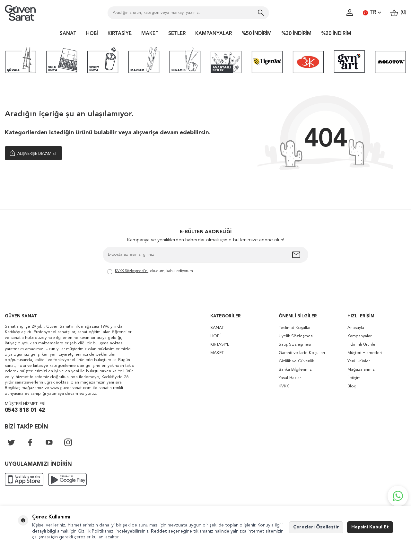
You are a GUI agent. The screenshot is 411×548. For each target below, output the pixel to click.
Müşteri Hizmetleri (364, 353)
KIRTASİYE (120, 33)
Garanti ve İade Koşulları (302, 353)
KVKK (284, 386)
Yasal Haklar (290, 378)
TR (373, 12)
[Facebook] (30, 442)
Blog (351, 386)
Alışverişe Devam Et (36, 154)
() (402, 12)
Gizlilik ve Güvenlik (296, 361)
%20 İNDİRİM (336, 33)
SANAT (68, 33)
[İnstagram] (68, 442)
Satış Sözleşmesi (295, 344)
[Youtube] (49, 442)
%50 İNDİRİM (256, 33)
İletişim (354, 378)
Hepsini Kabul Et (370, 527)
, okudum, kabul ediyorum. (154, 271)
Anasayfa (355, 328)
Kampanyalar (359, 336)
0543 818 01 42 (25, 410)
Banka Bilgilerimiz (295, 369)
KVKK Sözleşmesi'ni (131, 271)
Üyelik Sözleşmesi (296, 336)
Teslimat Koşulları (295, 328)
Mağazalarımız (361, 369)
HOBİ (92, 33)
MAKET (150, 33)
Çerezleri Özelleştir (316, 527)
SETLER (177, 33)
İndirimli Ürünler (362, 344)
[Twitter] (11, 442)
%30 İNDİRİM (296, 33)
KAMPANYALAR (213, 33)
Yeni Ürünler (358, 361)
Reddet (159, 531)
